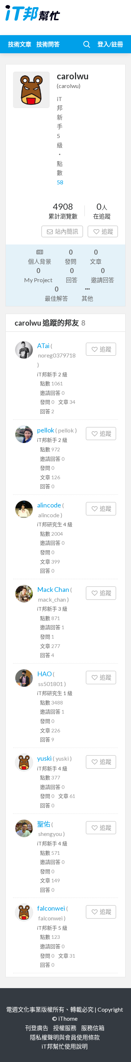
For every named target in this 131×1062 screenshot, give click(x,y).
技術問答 (48, 44)
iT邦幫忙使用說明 (64, 1046)
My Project (38, 275)
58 (60, 182)
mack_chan (52, 599)
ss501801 (50, 683)
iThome (68, 1018)
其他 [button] (87, 298)
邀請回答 (102, 275)
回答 (72, 275)
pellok (45, 430)
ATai (43, 346)
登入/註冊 (110, 44)
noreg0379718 (57, 355)
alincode (49, 505)
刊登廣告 (36, 1027)
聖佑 (43, 824)
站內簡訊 (66, 231)
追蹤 (107, 231)
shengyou (50, 833)
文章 (96, 256)
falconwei (51, 908)
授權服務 (64, 1027)
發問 (70, 256)
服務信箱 (92, 1027)
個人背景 (39, 261)
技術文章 (19, 44)
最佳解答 (56, 293)
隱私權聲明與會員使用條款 (65, 1037)
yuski (44, 758)
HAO (44, 674)
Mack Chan (53, 589)
